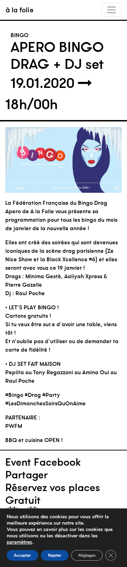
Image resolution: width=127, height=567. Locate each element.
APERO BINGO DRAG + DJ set (57, 55)
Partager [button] (26, 474)
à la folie (20, 9)
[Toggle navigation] (111, 10)
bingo (20, 34)
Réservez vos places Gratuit (52, 494)
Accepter (22, 555)
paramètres (19, 542)
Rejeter (54, 555)
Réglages (87, 555)
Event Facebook (43, 462)
